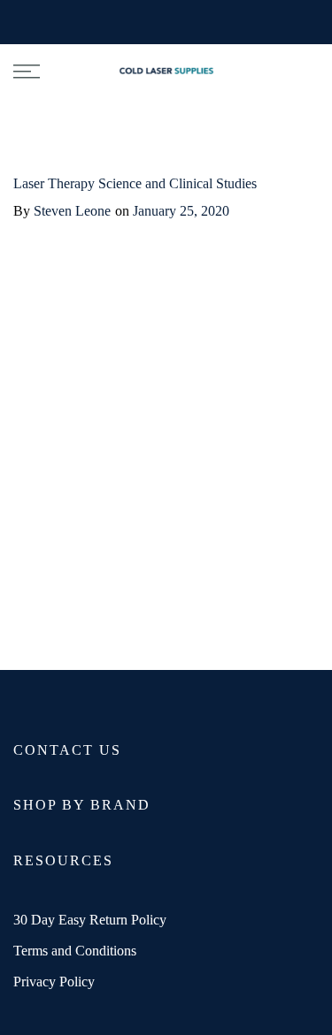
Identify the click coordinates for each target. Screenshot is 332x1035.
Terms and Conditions (74, 950)
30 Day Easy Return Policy (89, 919)
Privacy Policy (54, 981)
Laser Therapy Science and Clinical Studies (135, 183)
